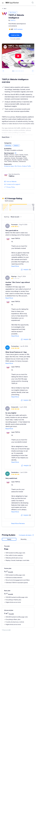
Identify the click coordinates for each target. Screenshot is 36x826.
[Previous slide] (3, 70)
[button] (15, 153)
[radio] (9, 539)
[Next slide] (32, 70)
